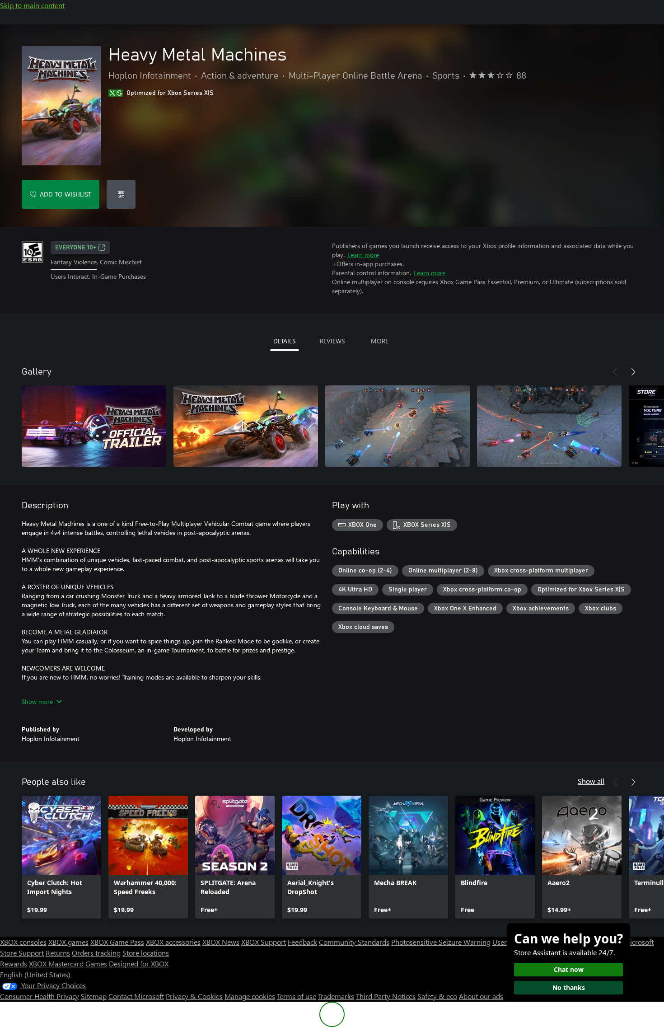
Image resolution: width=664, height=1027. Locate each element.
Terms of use (296, 996)
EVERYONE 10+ (75, 247)
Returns (58, 952)
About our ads (481, 996)
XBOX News (220, 942)
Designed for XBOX (138, 963)
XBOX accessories (173, 942)
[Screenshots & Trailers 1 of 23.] (94, 426)
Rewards (13, 963)
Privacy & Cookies (194, 996)
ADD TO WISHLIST (65, 194)
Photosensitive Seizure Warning (441, 942)
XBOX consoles (23, 942)
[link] (61, 857)
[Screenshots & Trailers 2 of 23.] (245, 426)
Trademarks (336, 996)
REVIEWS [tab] (332, 341)
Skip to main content (32, 5)
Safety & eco (437, 996)
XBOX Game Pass (117, 942)
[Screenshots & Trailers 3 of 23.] (397, 426)
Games (96, 963)
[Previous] (615, 372)
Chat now (569, 969)
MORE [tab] (379, 341)
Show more (37, 701)
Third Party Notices (386, 996)
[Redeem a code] (121, 194)
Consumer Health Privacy (39, 996)
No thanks (568, 987)
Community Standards (354, 942)
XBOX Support (263, 942)
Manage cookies (249, 996)
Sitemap (94, 996)
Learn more (363, 254)
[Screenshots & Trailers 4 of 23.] (549, 426)
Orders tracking (96, 952)
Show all (591, 781)
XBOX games (68, 942)
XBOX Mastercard (56, 963)
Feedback (302, 942)
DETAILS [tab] (284, 341)
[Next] (633, 372)
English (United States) (35, 974)
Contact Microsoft (136, 996)
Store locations (145, 952)
